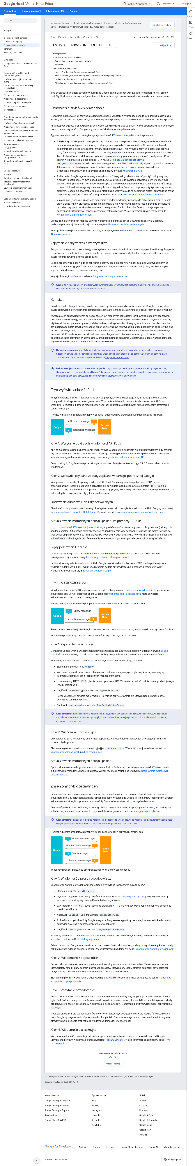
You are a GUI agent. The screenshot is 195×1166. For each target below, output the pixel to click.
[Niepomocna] (172, 37)
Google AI (153, 1147)
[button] (20, 156)
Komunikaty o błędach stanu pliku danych (107, 557)
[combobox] (137, 3)
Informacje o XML (55, 11)
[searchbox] (20, 20)
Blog (94, 1100)
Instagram (97, 1110)
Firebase (143, 1110)
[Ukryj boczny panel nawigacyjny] (37, 1160)
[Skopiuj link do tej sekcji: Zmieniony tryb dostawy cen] (101, 786)
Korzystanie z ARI (132, 170)
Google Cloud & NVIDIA (55, 1120)
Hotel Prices (45, 4)
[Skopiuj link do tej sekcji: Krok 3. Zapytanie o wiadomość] (97, 990)
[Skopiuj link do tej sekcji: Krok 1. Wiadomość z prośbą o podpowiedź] (114, 879)
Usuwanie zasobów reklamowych (126, 224)
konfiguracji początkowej (147, 811)
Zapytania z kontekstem (117, 357)
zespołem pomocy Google (97, 570)
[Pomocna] (167, 37)
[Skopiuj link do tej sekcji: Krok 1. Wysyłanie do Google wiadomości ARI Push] (124, 444)
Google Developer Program (58, 1100)
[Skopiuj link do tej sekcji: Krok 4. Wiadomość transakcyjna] (99, 1030)
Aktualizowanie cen (61, 234)
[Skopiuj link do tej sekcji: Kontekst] (67, 300)
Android (143, 1100)
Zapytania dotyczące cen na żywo (111, 276)
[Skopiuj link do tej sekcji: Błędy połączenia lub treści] (91, 547)
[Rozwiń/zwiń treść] (68, 54)
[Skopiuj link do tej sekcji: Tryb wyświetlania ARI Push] (98, 390)
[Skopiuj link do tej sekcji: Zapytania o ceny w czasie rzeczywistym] (110, 243)
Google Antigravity (148, 1120)
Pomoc (73, 11)
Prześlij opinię (163, 45)
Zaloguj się (185, 3)
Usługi (70, 37)
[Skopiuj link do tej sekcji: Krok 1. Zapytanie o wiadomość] (97, 644)
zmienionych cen (74, 721)
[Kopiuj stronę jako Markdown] (110, 45)
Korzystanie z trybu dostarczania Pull (143, 194)
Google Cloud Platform (132, 1147)
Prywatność (61, 1159)
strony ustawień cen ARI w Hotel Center (75, 512)
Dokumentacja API (31, 11)
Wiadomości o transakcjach (65, 752)
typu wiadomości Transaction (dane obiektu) (79, 527)
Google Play (145, 1130)
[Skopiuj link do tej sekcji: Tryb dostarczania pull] (90, 582)
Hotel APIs (23, 4)
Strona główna (57, 37)
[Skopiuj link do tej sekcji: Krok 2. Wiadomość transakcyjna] (99, 732)
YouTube (96, 1125)
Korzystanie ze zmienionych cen (74, 214)
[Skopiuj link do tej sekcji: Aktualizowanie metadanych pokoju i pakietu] (115, 761)
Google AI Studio (147, 1115)
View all (143, 1135)
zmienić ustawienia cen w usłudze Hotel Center (140, 512)
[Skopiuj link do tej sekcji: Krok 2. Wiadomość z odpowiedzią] (102, 958)
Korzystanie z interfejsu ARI (129, 457)
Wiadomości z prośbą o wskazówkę (155, 949)
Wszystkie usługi (172, 1147)
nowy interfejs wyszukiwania (92, 285)
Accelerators (51, 1115)
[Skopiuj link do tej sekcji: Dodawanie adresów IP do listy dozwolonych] (116, 502)
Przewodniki (10, 11)
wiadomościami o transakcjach (124, 593)
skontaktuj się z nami (88, 939)
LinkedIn (96, 1115)
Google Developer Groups (57, 1105)
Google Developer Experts (57, 1110)
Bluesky (95, 1105)
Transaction (119, 135)
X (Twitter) (97, 1120)
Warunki (48, 1159)
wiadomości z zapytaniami (138, 590)
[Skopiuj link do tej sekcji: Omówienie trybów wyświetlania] (108, 108)
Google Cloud (145, 1125)
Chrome (143, 1105)
